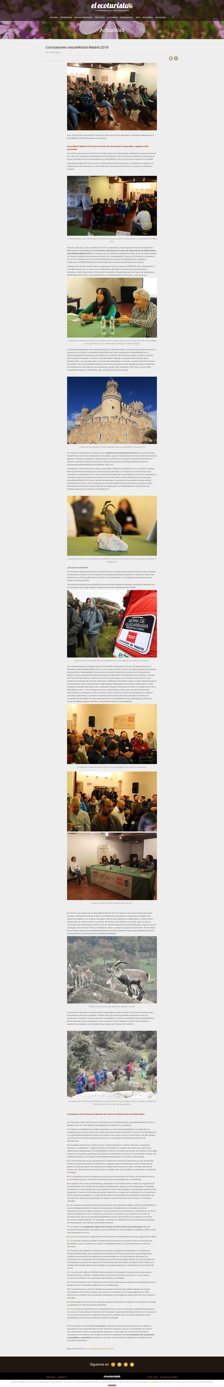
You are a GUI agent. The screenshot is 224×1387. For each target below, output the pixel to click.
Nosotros (50, 1377)
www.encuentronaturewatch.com (99, 1348)
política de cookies (175, 1382)
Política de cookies (169, 1377)
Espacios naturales (83, 17)
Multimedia (148, 17)
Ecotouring (112, 17)
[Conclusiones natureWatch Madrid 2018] (112, 96)
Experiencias (66, 17)
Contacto (62, 1377)
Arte (138, 17)
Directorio (100, 17)
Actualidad (160, 17)
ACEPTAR (112, 1385)
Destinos (54, 17)
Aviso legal (152, 1377)
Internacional (126, 17)
